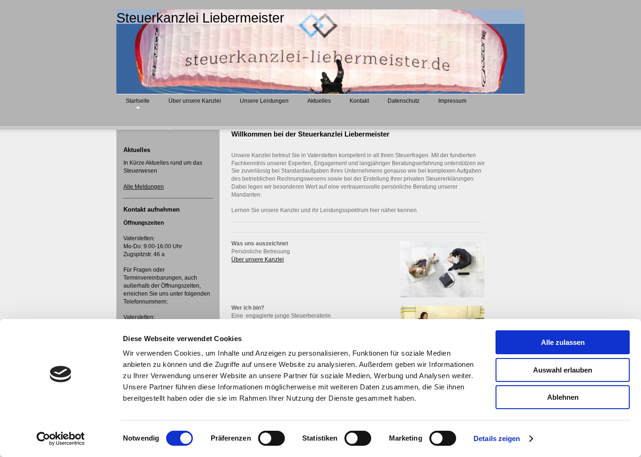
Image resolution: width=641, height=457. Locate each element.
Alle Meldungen (143, 186)
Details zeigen (496, 438)
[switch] (271, 438)
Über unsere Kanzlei (257, 259)
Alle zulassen (563, 342)
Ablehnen (563, 397)
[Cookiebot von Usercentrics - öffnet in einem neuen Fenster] (61, 439)
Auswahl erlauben (562, 370)
